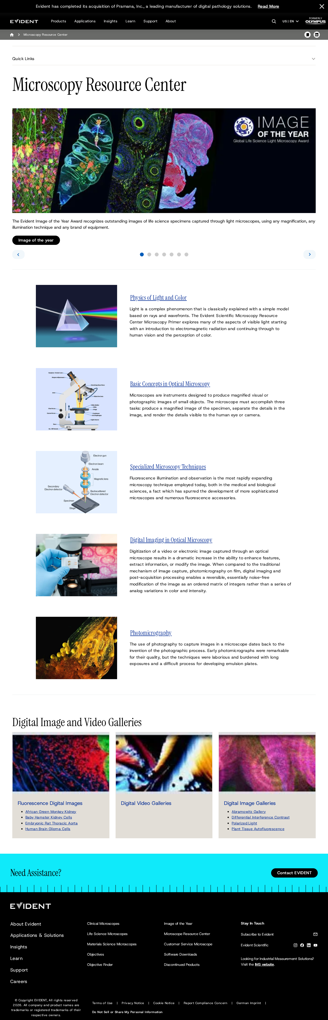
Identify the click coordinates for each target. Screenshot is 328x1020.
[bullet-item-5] (171, 254)
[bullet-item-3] (157, 254)
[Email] (315, 935)
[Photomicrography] (76, 647)
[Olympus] (315, 22)
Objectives (95, 954)
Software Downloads (180, 954)
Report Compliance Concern (206, 1003)
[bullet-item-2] (149, 254)
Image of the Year (178, 923)
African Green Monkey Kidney (50, 811)
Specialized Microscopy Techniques (168, 467)
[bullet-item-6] (179, 254)
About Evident (25, 924)
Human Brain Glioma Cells (47, 828)
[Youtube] (315, 946)
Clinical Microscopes (103, 923)
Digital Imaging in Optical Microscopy (171, 540)
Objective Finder (100, 964)
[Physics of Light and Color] (76, 316)
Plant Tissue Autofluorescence (258, 828)
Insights (110, 21)
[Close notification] (322, 6)
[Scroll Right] (309, 254)
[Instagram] (295, 946)
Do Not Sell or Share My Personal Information (127, 1012)
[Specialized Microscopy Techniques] (76, 481)
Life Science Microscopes (107, 933)
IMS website (264, 964)
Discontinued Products (182, 964)
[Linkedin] (308, 946)
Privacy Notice (133, 1003)
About (171, 21)
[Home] (11, 34)
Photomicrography (151, 633)
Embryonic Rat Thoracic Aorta (51, 823)
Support (150, 21)
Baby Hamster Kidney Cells (48, 817)
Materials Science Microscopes (112, 944)
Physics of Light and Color (158, 298)
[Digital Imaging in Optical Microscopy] (76, 564)
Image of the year (36, 240)
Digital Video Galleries (146, 803)
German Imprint (249, 1003)
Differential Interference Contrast (261, 817)
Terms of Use (102, 1003)
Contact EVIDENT (294, 872)
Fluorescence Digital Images (50, 803)
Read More (268, 6)
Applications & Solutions (37, 935)
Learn (130, 21)
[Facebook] (302, 946)
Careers (18, 981)
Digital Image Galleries (250, 803)
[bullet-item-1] (142, 254)
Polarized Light (244, 823)
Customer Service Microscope (188, 944)
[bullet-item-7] (186, 254)
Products (58, 21)
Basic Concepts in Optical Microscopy (170, 384)
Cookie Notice (164, 1003)
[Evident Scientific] (24, 21)
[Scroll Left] (18, 254)
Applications (85, 21)
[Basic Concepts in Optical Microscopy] (76, 398)
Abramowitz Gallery (249, 811)
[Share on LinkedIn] (317, 35)
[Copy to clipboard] (307, 35)
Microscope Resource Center (187, 933)
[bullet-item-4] (164, 254)
